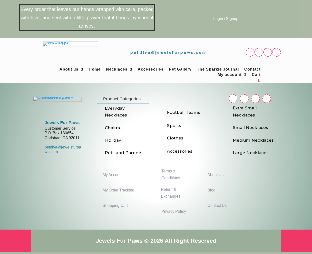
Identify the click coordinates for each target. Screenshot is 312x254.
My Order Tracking (118, 190)
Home (95, 69)
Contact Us (217, 205)
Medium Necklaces (253, 140)
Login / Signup (225, 19)
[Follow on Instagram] (258, 52)
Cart (256, 75)
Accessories (151, 69)
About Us (215, 175)
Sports (174, 125)
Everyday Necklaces (116, 112)
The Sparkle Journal (218, 69)
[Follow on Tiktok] (276, 52)
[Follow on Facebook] (250, 52)
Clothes (175, 138)
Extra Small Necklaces (245, 111)
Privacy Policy (173, 211)
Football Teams (183, 112)
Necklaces (116, 69)
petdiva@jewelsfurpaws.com (168, 52)
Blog (211, 190)
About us (68, 69)
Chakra (112, 127)
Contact (252, 69)
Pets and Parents (123, 152)
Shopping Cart (115, 205)
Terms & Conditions (170, 174)
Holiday (113, 140)
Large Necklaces (251, 152)
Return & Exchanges (170, 192)
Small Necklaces (250, 127)
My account (230, 75)
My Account (113, 175)
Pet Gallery (180, 69)
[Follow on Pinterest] (267, 52)
